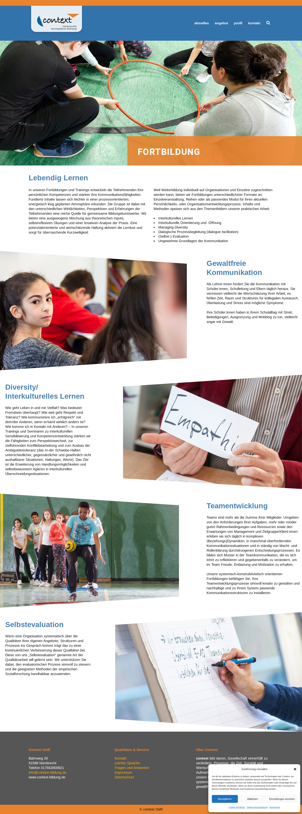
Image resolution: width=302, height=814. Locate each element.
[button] (295, 769)
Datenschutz (124, 777)
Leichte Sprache (127, 763)
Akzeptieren (225, 798)
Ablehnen (252, 798)
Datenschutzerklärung (257, 807)
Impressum (274, 807)
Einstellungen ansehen (282, 798)
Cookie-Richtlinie (237, 807)
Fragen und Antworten (132, 768)
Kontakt (121, 758)
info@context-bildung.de (47, 772)
